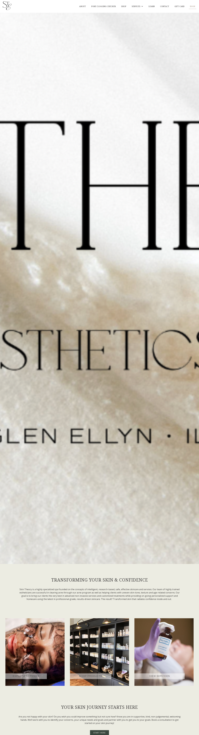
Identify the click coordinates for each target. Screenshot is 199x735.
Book (192, 6)
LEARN (152, 6)
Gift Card (179, 6)
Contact (164, 6)
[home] (7, 5)
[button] (137, 6)
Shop (123, 6)
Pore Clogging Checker (103, 6)
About (82, 6)
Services (136, 6)
